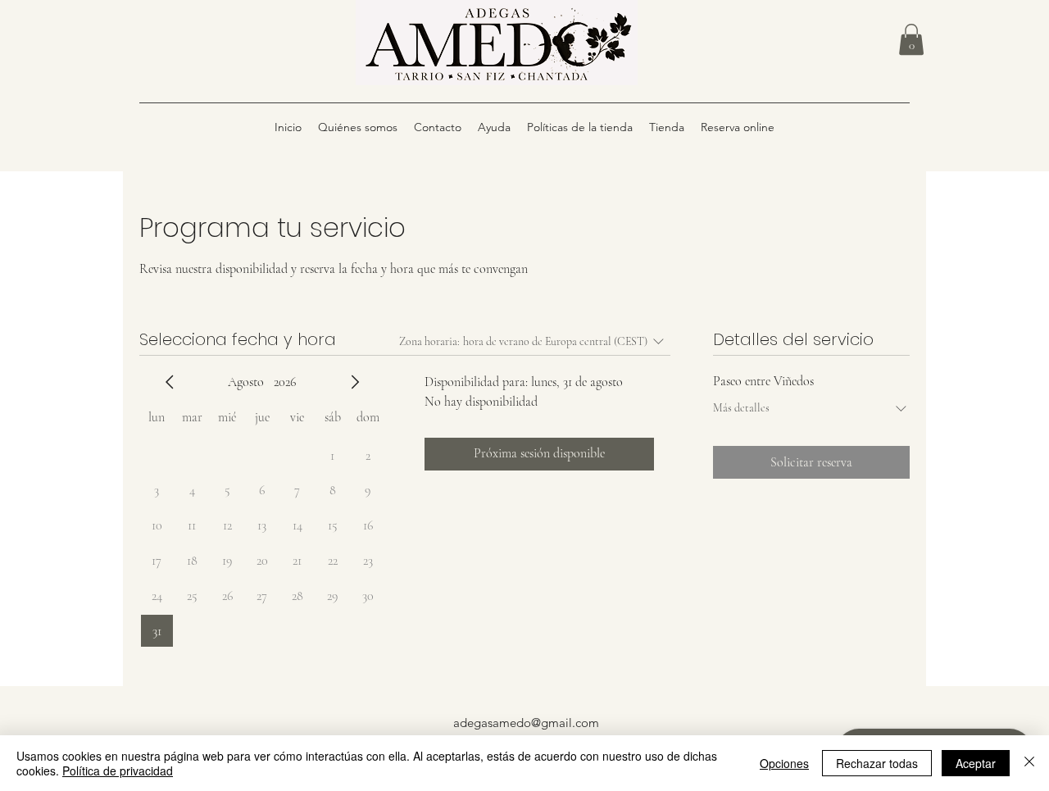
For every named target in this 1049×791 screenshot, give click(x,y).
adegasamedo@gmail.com (526, 722)
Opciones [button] (784, 763)
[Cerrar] (1029, 763)
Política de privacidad (117, 770)
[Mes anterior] (169, 382)
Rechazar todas (877, 763)
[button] (911, 39)
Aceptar (976, 763)
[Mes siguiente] (355, 382)
